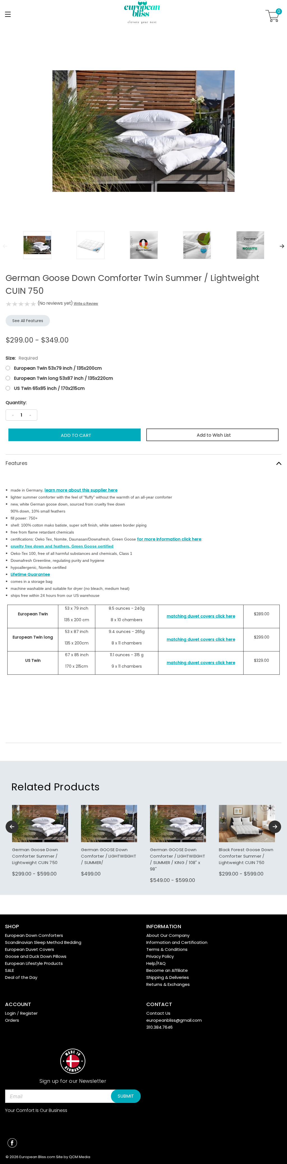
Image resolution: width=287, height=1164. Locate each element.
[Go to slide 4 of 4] (12, 826)
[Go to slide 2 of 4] (275, 826)
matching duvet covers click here (201, 616)
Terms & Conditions (167, 949)
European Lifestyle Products (34, 963)
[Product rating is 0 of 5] (21, 304)
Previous (5, 246)
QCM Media (79, 1157)
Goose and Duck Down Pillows (35, 956)
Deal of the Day (21, 977)
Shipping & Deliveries (167, 977)
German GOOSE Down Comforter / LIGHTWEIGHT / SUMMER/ (108, 856)
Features (16, 463)
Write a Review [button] (86, 303)
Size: (22, 358)
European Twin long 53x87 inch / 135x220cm (63, 378)
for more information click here (169, 539)
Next (282, 246)
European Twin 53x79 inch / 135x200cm (58, 368)
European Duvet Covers (29, 949)
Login (10, 1013)
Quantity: (16, 402)
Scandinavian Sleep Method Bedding (43, 942)
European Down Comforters (34, 935)
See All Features (27, 320)
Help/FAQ (156, 963)
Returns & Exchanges (168, 984)
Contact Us (158, 1013)
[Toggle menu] (7, 14)
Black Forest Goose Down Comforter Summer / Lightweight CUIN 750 (246, 856)
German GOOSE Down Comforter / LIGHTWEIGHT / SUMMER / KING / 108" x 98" (177, 859)
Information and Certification (176, 942)
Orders (12, 1020)
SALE (9, 970)
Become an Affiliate (167, 970)
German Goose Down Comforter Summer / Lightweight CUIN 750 (35, 856)
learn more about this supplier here (81, 490)
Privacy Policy (160, 956)
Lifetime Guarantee (30, 574)
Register (29, 1013)
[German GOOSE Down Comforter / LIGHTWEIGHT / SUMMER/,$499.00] (109, 823)
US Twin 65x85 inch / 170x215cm (49, 388)
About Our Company (167, 935)
